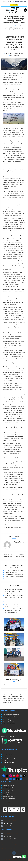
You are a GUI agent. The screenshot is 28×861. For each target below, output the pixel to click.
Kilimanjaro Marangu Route (9, 722)
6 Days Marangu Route (13, 655)
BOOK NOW (14, 4)
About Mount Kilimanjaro (9, 798)
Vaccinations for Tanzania (9, 796)
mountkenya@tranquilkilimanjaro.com (13, 839)
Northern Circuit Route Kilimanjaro (11, 718)
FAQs (13, 859)
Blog (17, 859)
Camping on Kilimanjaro (8, 787)
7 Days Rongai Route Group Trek (15, 578)
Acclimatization (6, 793)
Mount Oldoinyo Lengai (8, 760)
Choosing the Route (7, 789)
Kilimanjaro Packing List (8, 791)
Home (8, 25)
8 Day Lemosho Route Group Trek (15, 570)
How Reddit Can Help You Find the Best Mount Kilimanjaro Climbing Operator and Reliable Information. (14, 610)
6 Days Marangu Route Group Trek (14, 572)
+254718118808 (7, 836)
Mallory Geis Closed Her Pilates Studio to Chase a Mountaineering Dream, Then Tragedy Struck (14, 591)
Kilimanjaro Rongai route (9, 720)
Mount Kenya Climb (7, 755)
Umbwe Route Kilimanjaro (9, 723)
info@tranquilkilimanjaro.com (11, 825)
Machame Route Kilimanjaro (9, 716)
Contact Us (21, 859)
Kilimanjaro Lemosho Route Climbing (11, 714)
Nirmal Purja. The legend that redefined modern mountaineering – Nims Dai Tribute (14, 597)
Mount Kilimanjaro (15, 25)
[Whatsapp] (24, 857)
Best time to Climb (7, 794)
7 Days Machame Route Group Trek (14, 576)
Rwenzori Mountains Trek (9, 758)
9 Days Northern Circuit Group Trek (14, 574)
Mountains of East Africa (8, 762)
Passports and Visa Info (8, 785)
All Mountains (7, 859)
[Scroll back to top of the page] (14, 853)
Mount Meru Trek (7, 757)
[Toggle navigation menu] (25, 10)
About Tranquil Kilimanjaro (7, 736)
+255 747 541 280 (8, 823)
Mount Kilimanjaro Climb (9, 753)
